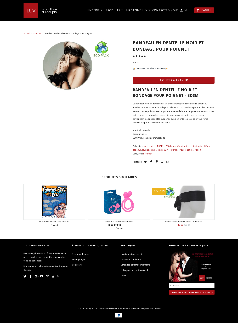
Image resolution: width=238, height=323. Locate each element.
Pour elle (174, 149)
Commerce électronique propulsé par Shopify (139, 308)
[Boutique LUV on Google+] (36, 276)
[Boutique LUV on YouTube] (42, 276)
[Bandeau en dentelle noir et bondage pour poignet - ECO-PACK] (76, 65)
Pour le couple (187, 149)
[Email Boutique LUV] (59, 276)
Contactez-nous (165, 10)
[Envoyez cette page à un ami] (167, 162)
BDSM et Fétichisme (166, 146)
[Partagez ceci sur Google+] (161, 162)
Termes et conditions (131, 259)
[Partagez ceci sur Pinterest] (156, 162)
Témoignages (78, 259)
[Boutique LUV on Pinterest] (48, 276)
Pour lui (198, 149)
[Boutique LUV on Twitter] (25, 276)
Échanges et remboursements (135, 264)
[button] (139, 56)
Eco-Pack (147, 153)
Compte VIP (77, 264)
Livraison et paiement (131, 254)
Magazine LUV (138, 10)
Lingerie (94, 10)
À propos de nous (81, 254)
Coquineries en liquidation (190, 146)
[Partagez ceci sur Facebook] (150, 162)
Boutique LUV (91, 308)
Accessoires (150, 146)
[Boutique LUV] (46, 10)
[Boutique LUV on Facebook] (31, 276)
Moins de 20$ (162, 149)
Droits (123, 275)
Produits (114, 10)
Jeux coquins (148, 149)
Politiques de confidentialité (134, 270)
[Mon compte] (181, 11)
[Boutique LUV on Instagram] (53, 276)
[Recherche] (186, 11)
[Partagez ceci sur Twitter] (144, 162)
